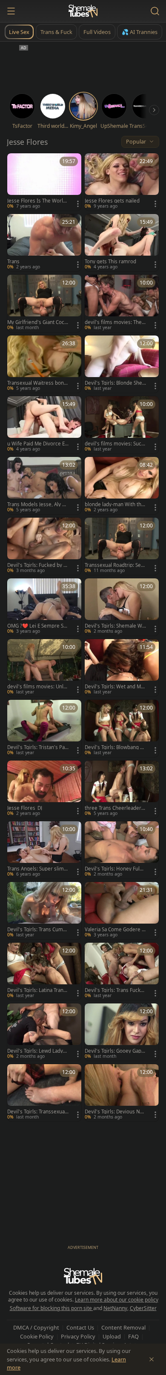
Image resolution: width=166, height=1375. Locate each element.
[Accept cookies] (151, 1359)
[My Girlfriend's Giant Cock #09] (44, 303)
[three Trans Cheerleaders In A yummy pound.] (122, 789)
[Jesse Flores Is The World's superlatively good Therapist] (44, 182)
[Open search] (155, 11)
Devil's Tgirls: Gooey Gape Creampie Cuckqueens (114, 1051)
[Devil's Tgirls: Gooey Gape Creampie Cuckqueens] (122, 1032)
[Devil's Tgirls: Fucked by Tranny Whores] (44, 546)
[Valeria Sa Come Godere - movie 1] (122, 910)
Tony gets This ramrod (110, 261)
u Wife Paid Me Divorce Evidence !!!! (38, 443)
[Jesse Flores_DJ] (44, 789)
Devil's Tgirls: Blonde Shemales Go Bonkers (113, 383)
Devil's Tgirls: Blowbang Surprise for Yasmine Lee (115, 747)
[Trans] (44, 242)
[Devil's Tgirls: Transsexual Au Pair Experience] (44, 1092)
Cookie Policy (37, 1336)
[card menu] (78, 204)
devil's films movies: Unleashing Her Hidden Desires (37, 686)
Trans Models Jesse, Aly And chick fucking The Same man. (37, 504)
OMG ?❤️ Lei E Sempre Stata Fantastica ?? (37, 625)
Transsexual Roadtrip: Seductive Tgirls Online (114, 565)
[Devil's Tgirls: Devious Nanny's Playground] (122, 1092)
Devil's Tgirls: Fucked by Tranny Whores (37, 565)
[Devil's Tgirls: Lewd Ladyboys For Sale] (44, 1032)
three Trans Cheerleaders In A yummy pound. (114, 808)
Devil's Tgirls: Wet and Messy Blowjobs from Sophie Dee (114, 686)
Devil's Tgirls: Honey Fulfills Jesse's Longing (115, 868)
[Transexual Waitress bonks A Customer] (44, 364)
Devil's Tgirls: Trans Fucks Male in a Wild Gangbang (114, 990)
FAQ (133, 1336)
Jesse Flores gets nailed (112, 200)
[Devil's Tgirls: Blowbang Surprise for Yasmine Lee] (122, 728)
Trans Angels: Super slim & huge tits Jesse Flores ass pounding (38, 868)
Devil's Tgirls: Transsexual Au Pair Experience (36, 1111)
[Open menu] (11, 11)
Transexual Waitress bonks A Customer (36, 383)
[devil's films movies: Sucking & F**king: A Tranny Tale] (122, 425)
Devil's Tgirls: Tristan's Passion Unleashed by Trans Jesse (37, 747)
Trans (13, 261)
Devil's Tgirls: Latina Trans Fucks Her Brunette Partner (36, 990)
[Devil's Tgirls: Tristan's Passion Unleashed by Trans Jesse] (44, 728)
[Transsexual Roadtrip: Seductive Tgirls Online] (122, 546)
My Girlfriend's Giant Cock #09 (37, 322)
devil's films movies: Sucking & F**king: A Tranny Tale (115, 443)
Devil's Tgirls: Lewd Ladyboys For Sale (36, 1051)
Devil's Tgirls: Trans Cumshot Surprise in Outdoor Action (38, 929)
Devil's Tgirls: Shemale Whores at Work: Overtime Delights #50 (115, 625)
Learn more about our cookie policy (116, 1299)
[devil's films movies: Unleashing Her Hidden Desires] (44, 667)
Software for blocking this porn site (51, 1308)
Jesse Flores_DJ (24, 808)
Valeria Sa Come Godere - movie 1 (114, 929)
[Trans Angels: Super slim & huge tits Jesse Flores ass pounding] (44, 850)
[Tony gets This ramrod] (122, 242)
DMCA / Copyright (36, 1327)
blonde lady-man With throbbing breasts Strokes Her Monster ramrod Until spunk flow (115, 504)
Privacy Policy (78, 1336)
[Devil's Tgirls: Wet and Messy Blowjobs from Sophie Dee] (122, 667)
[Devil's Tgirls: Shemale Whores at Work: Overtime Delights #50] (122, 607)
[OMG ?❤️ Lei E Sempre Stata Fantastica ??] (44, 607)
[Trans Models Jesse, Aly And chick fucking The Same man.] (44, 485)
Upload (112, 1336)
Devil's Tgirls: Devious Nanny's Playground (115, 1111)
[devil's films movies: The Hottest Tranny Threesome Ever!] (122, 303)
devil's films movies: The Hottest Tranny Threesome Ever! (114, 322)
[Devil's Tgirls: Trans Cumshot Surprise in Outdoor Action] (44, 910)
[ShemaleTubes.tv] (83, 11)
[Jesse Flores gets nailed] (122, 182)
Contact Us (80, 1327)
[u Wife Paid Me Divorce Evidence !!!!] (44, 425)
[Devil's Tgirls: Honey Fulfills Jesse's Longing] (122, 850)
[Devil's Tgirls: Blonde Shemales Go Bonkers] (122, 364)
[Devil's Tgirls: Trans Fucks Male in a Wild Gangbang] (122, 971)
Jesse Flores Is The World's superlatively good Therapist (37, 200)
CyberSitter (143, 1308)
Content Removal (123, 1327)
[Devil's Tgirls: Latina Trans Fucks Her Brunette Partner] (44, 971)
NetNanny (115, 1308)
